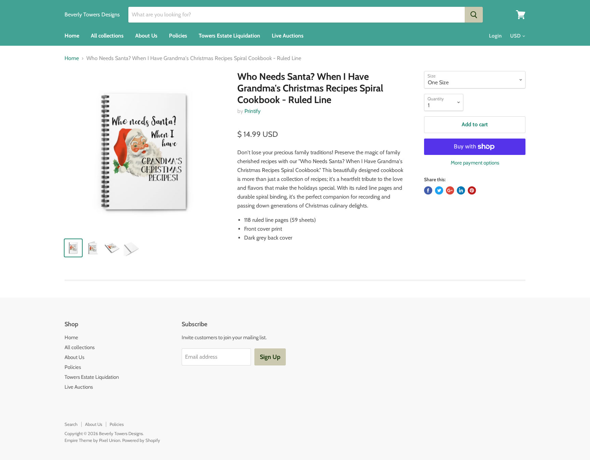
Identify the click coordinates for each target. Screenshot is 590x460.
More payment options (475, 163)
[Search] (474, 15)
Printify (252, 111)
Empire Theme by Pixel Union (92, 440)
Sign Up (270, 357)
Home (72, 35)
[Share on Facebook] (428, 190)
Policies (178, 35)
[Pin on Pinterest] (472, 190)
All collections (107, 35)
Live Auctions (288, 35)
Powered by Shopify (141, 440)
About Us (146, 35)
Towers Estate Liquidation (229, 35)
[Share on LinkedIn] (461, 190)
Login (495, 36)
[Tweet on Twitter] (439, 190)
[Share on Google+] (450, 190)
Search (71, 424)
